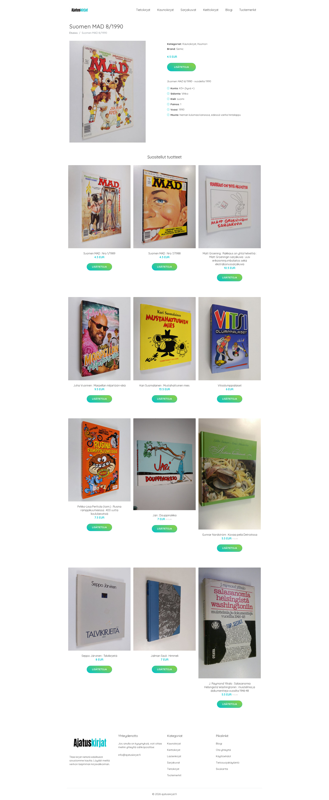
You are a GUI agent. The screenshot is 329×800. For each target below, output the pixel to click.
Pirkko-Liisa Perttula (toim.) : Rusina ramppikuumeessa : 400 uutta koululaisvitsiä (99, 510)
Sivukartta (222, 769)
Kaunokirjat (165, 10)
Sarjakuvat (188, 10)
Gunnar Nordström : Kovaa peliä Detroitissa (229, 534)
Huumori (202, 44)
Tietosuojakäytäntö (227, 762)
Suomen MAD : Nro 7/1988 (164, 253)
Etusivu (73, 32)
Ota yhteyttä (223, 750)
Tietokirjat (143, 10)
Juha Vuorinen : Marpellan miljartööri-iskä (99, 385)
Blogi (228, 10)
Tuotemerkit (247, 10)
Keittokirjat (210, 10)
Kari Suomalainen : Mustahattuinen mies (164, 385)
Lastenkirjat (174, 756)
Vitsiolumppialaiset (230, 385)
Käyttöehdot (223, 756)
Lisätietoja (181, 67)
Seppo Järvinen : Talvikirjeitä (99, 655)
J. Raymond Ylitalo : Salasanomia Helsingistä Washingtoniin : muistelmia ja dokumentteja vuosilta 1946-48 (229, 687)
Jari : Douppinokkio (165, 515)
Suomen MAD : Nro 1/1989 (99, 253)
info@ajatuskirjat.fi (129, 754)
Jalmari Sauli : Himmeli (164, 655)
